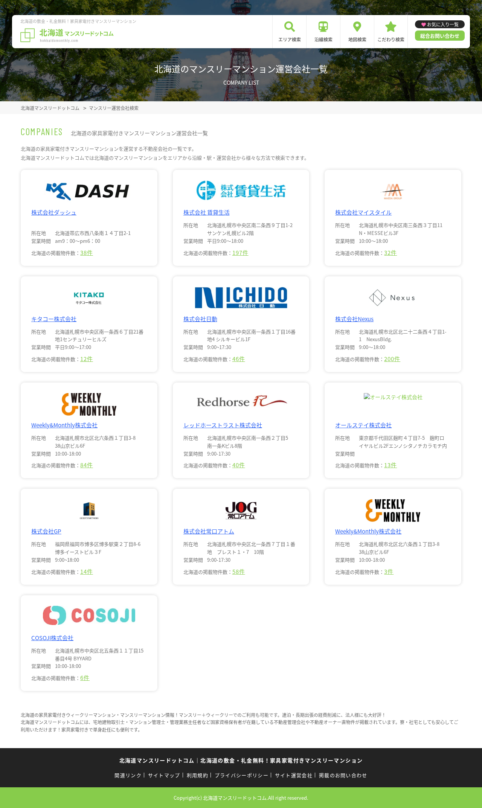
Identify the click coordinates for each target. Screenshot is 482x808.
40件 (238, 465)
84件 (86, 465)
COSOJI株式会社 (52, 638)
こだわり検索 (390, 39)
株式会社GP (46, 531)
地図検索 (357, 39)
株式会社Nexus (354, 319)
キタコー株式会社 (53, 319)
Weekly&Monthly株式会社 (64, 425)
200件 (392, 359)
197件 (240, 252)
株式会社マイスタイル (363, 212)
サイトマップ (164, 775)
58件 (238, 571)
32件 (390, 252)
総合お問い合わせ (439, 35)
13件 (390, 465)
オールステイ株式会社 (363, 425)
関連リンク (128, 775)
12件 (86, 359)
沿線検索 (323, 39)
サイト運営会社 (294, 775)
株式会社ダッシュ (53, 212)
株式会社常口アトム (208, 531)
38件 (86, 252)
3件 (389, 571)
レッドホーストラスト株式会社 (222, 425)
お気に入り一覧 (443, 24)
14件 (86, 571)
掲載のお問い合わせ (343, 775)
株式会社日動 (200, 319)
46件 (238, 359)
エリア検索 (289, 39)
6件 (85, 677)
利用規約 (197, 775)
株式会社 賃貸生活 (206, 212)
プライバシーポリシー (241, 775)
